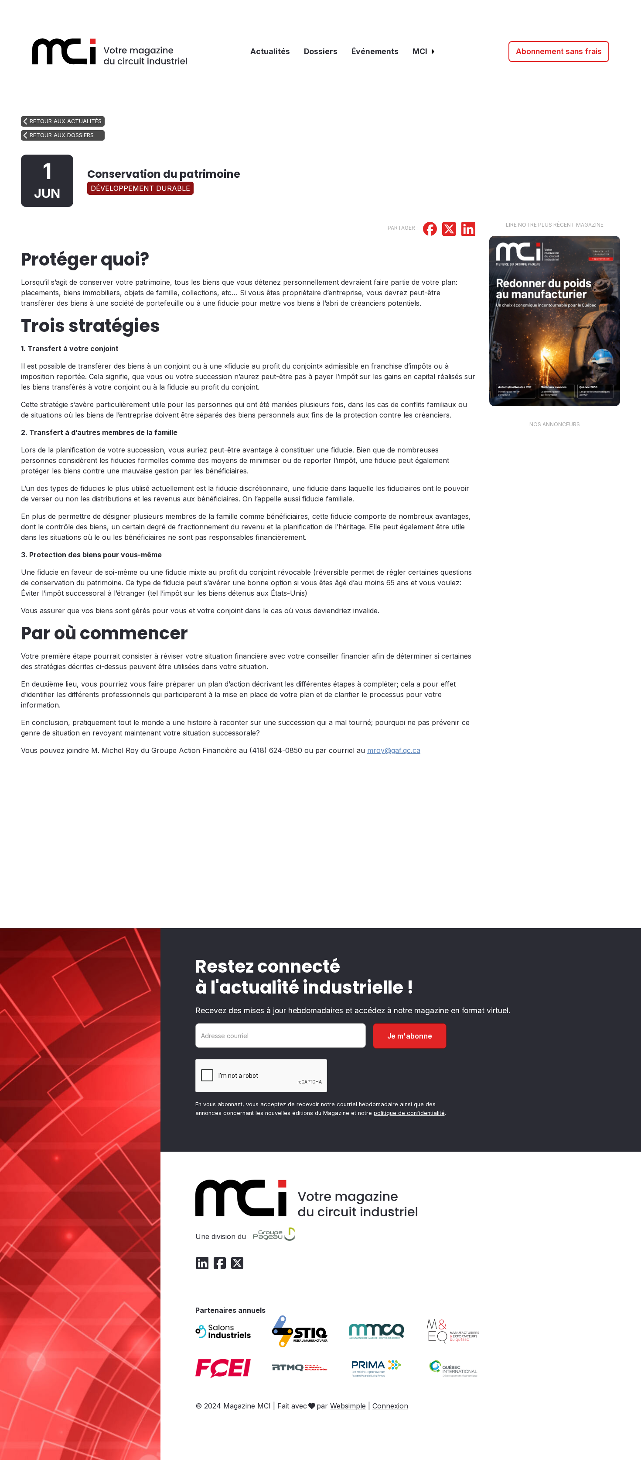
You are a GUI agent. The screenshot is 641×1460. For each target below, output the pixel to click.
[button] (424, 51)
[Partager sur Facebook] (430, 230)
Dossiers (321, 51)
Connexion (390, 1405)
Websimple (348, 1405)
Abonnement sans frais (559, 51)
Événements (375, 51)
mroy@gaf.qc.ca (393, 750)
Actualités (270, 51)
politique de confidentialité (409, 1113)
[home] (110, 51)
